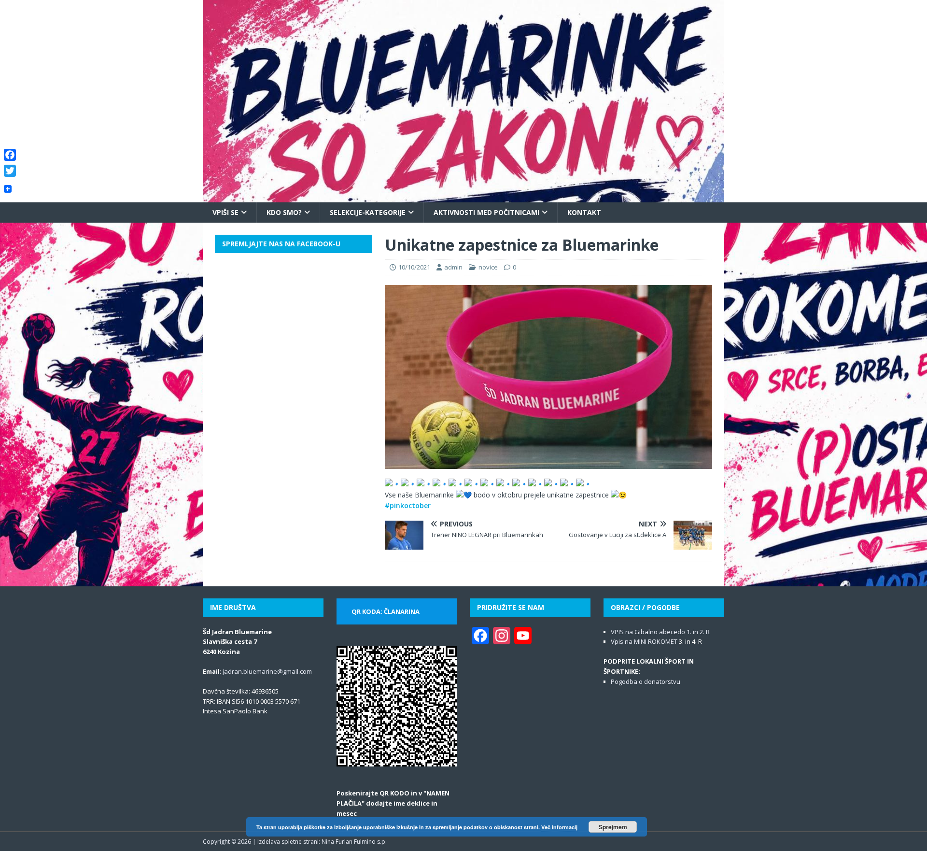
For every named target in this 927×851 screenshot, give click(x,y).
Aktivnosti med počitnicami (486, 212)
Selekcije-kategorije (368, 212)
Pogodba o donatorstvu (645, 681)
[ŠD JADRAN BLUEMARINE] (463, 196)
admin (453, 267)
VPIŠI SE (225, 212)
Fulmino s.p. (370, 841)
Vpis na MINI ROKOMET (644, 641)
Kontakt (584, 212)
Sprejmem (613, 827)
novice (488, 267)
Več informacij (559, 827)
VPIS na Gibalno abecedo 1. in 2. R (660, 631)
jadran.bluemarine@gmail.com (267, 671)
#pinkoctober (408, 505)
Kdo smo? (284, 212)
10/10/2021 (414, 267)
